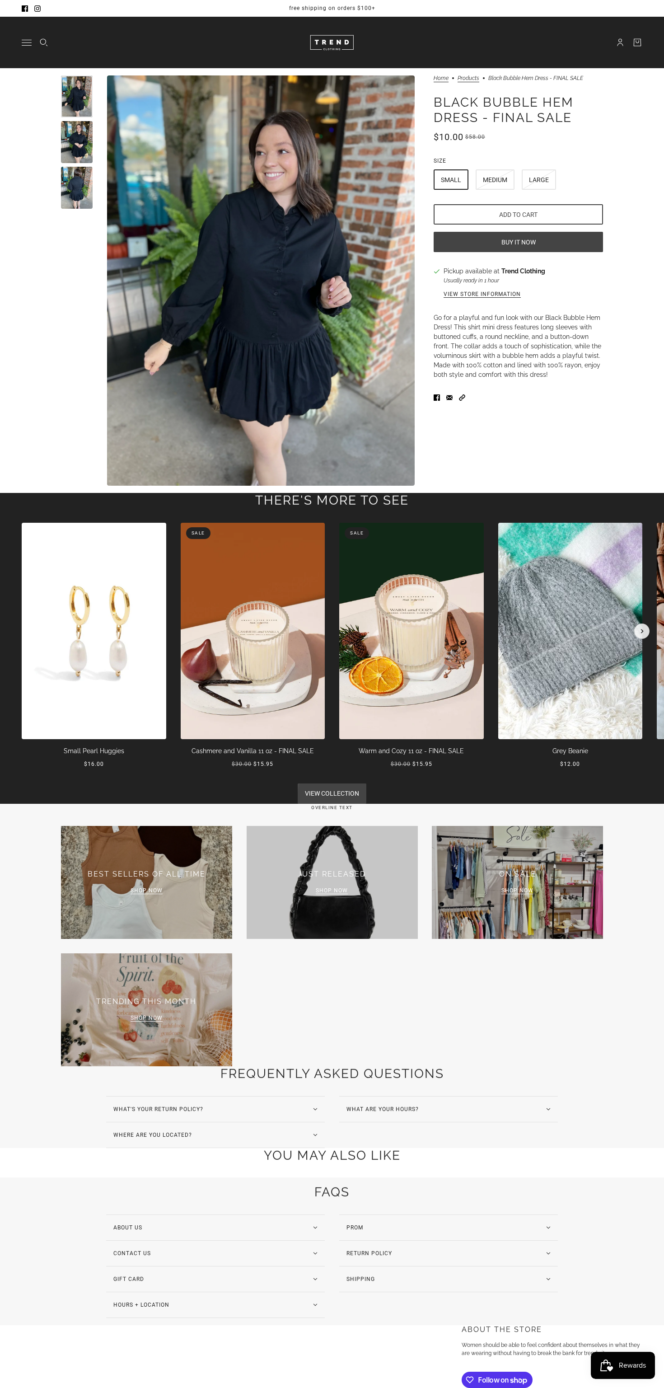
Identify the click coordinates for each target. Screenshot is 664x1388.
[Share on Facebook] (437, 398)
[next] (642, 631)
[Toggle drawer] (27, 43)
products (468, 78)
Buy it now (518, 241)
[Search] (44, 42)
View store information (482, 294)
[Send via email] (449, 398)
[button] (462, 398)
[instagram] (37, 9)
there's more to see (332, 500)
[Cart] (637, 42)
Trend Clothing (523, 271)
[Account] (620, 42)
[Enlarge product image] (261, 280)
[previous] (22, 530)
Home (441, 78)
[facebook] (25, 9)
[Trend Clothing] (332, 42)
